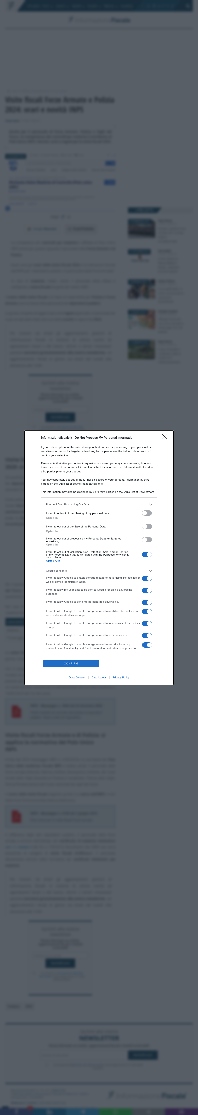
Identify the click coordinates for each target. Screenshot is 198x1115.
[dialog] (99, 557)
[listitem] (99, 504)
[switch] (147, 513)
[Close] (166, 438)
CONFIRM (71, 663)
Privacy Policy (121, 677)
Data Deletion (77, 677)
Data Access (99, 677)
